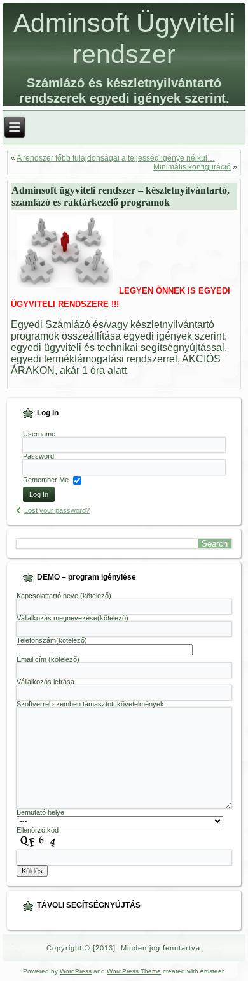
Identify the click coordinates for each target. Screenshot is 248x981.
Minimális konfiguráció (192, 166)
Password (38, 456)
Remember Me (46, 480)
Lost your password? (57, 510)
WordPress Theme (134, 971)
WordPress (76, 971)
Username (39, 434)
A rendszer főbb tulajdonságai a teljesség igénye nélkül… (116, 158)
